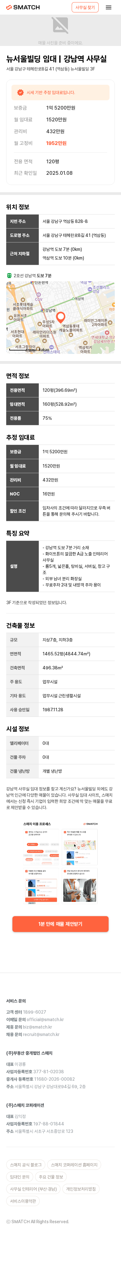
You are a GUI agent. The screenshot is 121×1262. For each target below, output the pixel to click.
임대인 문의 (19, 1176)
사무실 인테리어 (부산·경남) (33, 1189)
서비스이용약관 (23, 1201)
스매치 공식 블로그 (26, 1164)
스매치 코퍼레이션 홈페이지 (74, 1164)
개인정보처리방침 (81, 1189)
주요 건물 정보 (51, 1176)
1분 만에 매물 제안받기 (60, 924)
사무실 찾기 (85, 7)
